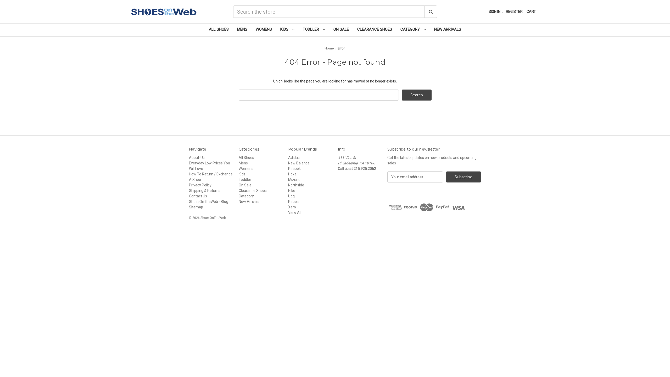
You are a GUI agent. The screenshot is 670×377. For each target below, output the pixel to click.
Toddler (311, 29)
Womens (264, 29)
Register (514, 11)
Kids (284, 29)
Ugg (291, 196)
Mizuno (294, 180)
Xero (292, 207)
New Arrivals (447, 29)
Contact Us (198, 196)
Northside (296, 185)
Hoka (292, 174)
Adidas (294, 158)
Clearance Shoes (374, 29)
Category (410, 29)
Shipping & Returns (204, 190)
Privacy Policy (200, 185)
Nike (291, 190)
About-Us (197, 158)
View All (294, 212)
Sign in (494, 11)
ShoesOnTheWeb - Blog (208, 201)
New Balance (299, 163)
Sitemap (196, 207)
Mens (242, 29)
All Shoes (219, 29)
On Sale (341, 29)
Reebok (294, 169)
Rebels (293, 201)
